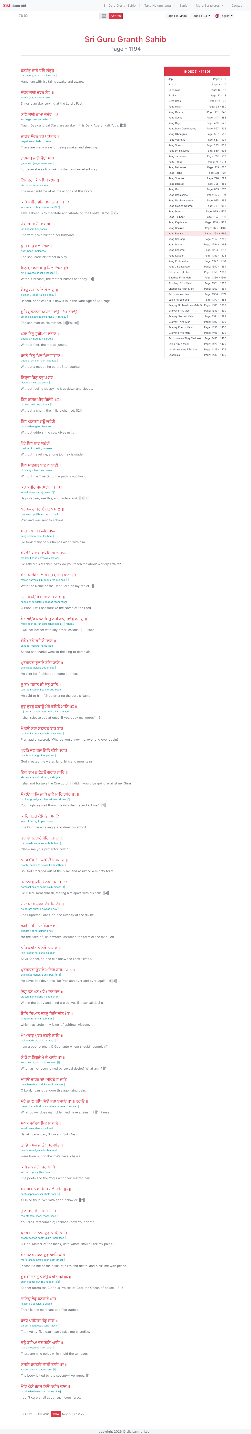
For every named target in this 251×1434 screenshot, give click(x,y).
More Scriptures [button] (208, 5)
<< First (27, 1414)
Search (116, 16)
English (225, 15)
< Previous (42, 1414)
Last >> (79, 1414)
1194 (56, 1414)
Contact (238, 5)
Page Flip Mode (177, 15)
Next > (66, 1414)
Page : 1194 (200, 15)
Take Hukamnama (157, 5)
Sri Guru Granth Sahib (120, 5)
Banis (183, 5)
